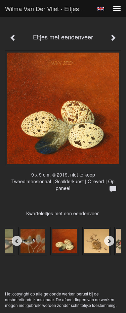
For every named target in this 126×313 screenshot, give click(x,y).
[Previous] (17, 241)
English (100, 9)
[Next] (109, 241)
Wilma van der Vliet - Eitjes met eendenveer (48, 8)
